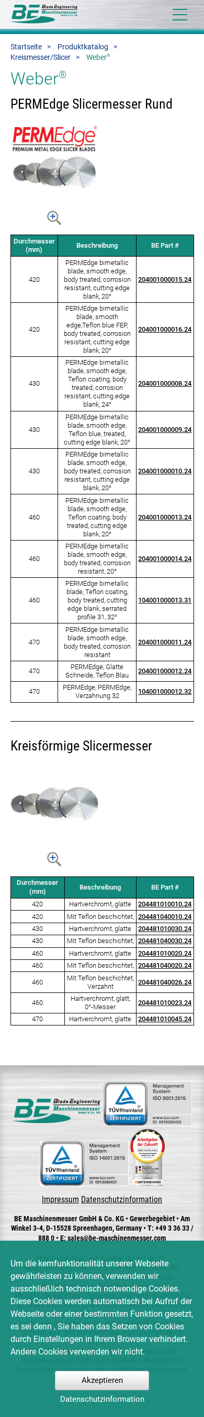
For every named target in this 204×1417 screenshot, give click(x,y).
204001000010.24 (164, 471)
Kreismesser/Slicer (40, 57)
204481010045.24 (164, 1019)
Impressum (60, 1199)
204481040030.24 (164, 941)
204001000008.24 (164, 383)
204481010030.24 (164, 929)
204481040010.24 (164, 917)
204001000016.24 (164, 329)
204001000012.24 (164, 671)
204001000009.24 (164, 429)
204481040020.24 (164, 965)
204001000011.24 (164, 642)
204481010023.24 (164, 1003)
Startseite (26, 47)
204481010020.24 (164, 953)
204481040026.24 (164, 982)
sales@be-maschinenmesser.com (116, 1238)
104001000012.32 (164, 691)
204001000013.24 (164, 517)
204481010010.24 (164, 904)
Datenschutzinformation (121, 1199)
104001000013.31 (164, 600)
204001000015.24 (164, 279)
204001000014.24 (164, 559)
